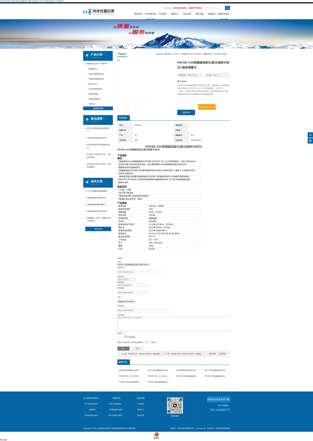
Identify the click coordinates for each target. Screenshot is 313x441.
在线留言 (212, 14)
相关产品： (124, 362)
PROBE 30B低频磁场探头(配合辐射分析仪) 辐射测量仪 (217, 376)
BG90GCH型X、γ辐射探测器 (99, 165)
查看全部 (98, 229)
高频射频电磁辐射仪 (96, 79)
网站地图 (3, 440)
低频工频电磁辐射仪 (96, 74)
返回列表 (222, 354)
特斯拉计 (92, 104)
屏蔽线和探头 (94, 94)
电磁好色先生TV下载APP (97, 63)
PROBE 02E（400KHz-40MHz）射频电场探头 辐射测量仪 (150, 354)
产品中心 (176, 54)
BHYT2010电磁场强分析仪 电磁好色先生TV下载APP (217, 370)
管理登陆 (226, 428)
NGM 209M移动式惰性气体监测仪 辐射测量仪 (117, 404)
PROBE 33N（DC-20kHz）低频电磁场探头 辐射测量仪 (160, 376)
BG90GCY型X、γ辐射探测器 (99, 155)
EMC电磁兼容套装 (96, 89)
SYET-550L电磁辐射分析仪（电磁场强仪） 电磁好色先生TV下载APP (160, 370)
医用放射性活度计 (116, 410)
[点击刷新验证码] (129, 337)
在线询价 (186, 112)
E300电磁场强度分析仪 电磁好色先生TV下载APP (188, 370)
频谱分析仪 (93, 84)
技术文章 (187, 14)
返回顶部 (212, 354)
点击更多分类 (98, 108)
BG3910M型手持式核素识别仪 (98, 146)
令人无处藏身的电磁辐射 (97, 191)
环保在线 (219, 428)
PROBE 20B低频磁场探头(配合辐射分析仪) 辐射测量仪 (160, 382)
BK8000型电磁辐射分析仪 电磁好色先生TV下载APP (131, 370)
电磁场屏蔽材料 (95, 99)
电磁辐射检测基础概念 (96, 204)
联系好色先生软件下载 (224, 16)
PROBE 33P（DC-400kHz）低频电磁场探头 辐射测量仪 (131, 376)
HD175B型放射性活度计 (97, 138)
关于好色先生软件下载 (150, 16)
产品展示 (163, 14)
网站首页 (138, 14)
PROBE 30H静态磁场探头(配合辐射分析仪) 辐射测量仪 (188, 376)
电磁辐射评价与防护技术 (97, 211)
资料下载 (199, 14)
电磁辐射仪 (93, 69)
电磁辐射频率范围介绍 (96, 198)
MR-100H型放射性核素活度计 (98, 129)
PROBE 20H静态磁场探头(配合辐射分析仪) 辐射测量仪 (131, 382)
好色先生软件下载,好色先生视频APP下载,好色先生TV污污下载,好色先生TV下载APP (32, 1)
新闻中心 (175, 14)
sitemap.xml (201, 428)
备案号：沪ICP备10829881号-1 (183, 428)
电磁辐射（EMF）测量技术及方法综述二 (99, 219)
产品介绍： (124, 118)
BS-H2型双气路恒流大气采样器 (117, 415)
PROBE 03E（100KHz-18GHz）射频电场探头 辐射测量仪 (193, 354)
